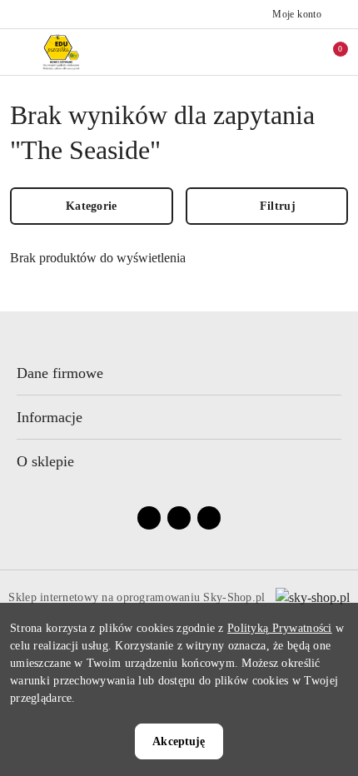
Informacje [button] (49, 417)
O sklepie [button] (45, 461)
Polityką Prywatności (279, 628)
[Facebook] (149, 518)
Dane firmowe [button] (60, 373)
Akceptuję (178, 741)
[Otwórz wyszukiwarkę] (259, 51)
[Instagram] (179, 518)
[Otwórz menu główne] (19, 52)
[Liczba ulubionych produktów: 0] (294, 51)
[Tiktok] (209, 518)
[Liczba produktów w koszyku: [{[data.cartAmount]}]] (329, 51)
